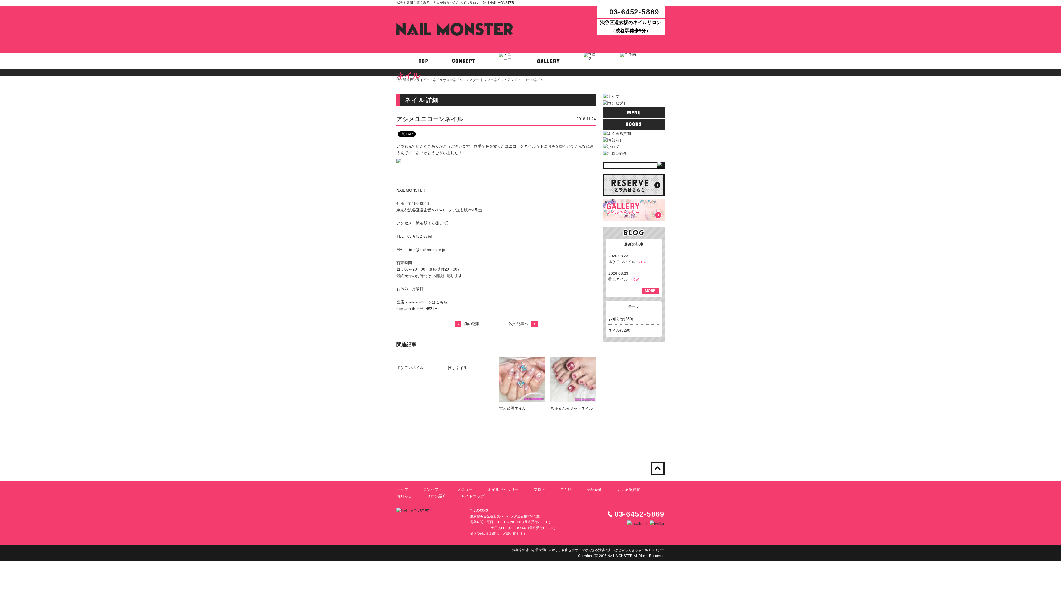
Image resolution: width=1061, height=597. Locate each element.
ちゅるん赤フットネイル (571, 408)
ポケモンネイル (410, 367)
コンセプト (432, 489)
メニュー (465, 489)
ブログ (539, 489)
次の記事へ (518, 323)
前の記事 (472, 323)
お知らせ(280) (620, 318)
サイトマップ (472, 496)
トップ (402, 489)
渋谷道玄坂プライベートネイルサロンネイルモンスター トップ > (445, 80)
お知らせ (404, 496)
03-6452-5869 (634, 12)
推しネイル (457, 367)
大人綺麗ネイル (512, 408)
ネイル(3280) (620, 330)
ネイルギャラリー (503, 489)
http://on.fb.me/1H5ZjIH (416, 309)
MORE (650, 291)
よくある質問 (628, 489)
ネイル (499, 80)
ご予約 (566, 489)
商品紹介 (594, 489)
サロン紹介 (436, 496)
